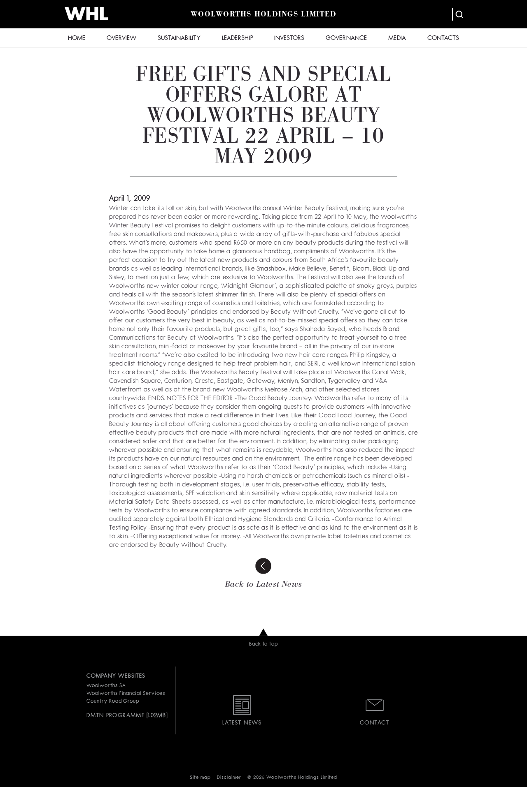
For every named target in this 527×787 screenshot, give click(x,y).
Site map (200, 777)
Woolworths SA (106, 685)
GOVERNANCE (346, 38)
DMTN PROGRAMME (115, 715)
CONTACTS (443, 38)
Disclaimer (229, 777)
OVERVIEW (121, 38)
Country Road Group (112, 701)
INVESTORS (289, 38)
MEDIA (397, 38)
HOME (76, 38)
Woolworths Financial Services (125, 693)
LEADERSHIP (237, 38)
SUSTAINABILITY (179, 38)
